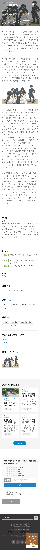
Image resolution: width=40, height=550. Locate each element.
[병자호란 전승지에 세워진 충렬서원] (10, 392)
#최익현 (6, 322)
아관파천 (15, 304)
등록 (20, 485)
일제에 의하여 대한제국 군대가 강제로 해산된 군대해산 (28, 395)
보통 (19, 471)
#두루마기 (26, 435)
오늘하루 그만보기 (31, 546)
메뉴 (37, 4)
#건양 (5, 325)
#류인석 (14, 322)
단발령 (33, 304)
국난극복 (14, 4)
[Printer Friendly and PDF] (14, 24)
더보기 (20, 443)
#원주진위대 (27, 409)
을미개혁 (24, 304)
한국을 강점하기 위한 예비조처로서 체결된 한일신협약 (10, 421)
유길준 (6, 308)
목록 (11, 502)
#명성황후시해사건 (26, 322)
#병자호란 (8, 409)
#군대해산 (8, 435)
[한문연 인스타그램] (13, 543)
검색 (33, 4)
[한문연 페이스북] (18, 543)
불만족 (20, 473)
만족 (19, 469)
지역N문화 (5, 4)
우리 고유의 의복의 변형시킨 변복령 (28, 421)
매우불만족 (21, 475)
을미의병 (6, 304)
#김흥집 (13, 325)
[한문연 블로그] (22, 543)
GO (36, 518)
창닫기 (36, 546)
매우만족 (20, 467)
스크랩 (4, 22)
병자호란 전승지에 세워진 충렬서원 (10, 404)
